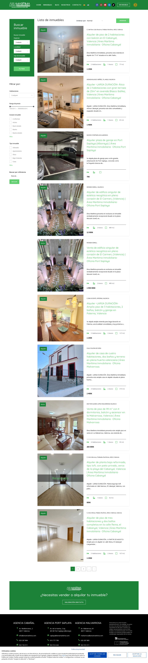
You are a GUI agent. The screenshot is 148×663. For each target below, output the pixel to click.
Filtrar (22, 69)
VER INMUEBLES (123, 5)
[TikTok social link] (113, 5)
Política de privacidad (78, 649)
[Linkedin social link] (109, 5)
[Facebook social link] (97, 5)
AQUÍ (63, 655)
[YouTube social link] (105, 5)
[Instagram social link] (101, 5)
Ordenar (122, 21)
